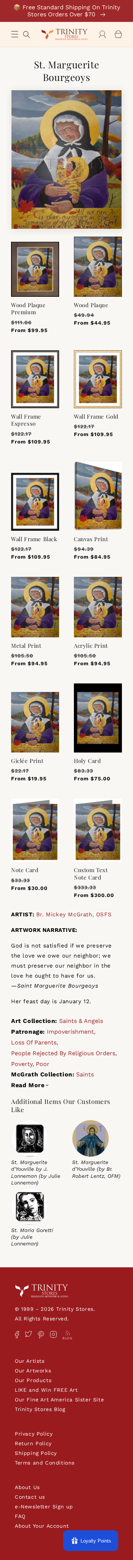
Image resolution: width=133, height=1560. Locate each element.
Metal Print (26, 645)
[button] (15, 34)
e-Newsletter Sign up (44, 1506)
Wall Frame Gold (96, 416)
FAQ (20, 1516)
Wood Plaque (91, 305)
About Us (27, 1487)
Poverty (22, 1063)
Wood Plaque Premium (28, 309)
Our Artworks (33, 1371)
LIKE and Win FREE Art (46, 1390)
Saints (85, 1074)
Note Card (24, 870)
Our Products (33, 1380)
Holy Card (87, 760)
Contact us (30, 1497)
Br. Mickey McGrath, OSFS (74, 914)
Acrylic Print (91, 645)
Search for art (26, 33)
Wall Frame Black (34, 539)
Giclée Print (27, 760)
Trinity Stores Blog (40, 1409)
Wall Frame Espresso (26, 420)
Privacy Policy (33, 1434)
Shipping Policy (36, 1453)
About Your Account (42, 1526)
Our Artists (30, 1361)
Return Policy (33, 1443)
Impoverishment (70, 1031)
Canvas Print (91, 539)
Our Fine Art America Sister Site (59, 1400)
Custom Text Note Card (91, 874)
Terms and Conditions (45, 1463)
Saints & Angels (81, 1020)
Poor (43, 1063)
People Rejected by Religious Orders (63, 1053)
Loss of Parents (34, 1042)
